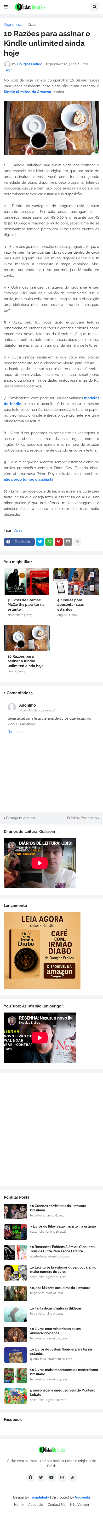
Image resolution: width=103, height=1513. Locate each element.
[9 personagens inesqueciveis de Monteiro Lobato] (15, 1396)
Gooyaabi (82, 1497)
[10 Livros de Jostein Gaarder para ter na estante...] (15, 1355)
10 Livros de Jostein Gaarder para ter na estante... (61, 1351)
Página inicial (14, 24)
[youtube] (51, 1477)
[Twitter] (40, 542)
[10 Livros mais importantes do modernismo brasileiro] (15, 1375)
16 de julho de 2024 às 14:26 (37, 710)
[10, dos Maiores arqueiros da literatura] (15, 1293)
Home (18, 1504)
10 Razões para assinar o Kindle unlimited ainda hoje (26, 661)
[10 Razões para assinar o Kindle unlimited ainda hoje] (27, 638)
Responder (16, 732)
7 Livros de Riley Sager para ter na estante (63, 1226)
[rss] (73, 1477)
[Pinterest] (59, 542)
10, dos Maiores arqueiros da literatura (60, 1288)
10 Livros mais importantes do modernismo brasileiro (64, 1372)
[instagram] (62, 1477)
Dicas (32, 24)
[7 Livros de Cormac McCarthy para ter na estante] (27, 581)
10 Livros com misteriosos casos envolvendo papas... (55, 1331)
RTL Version (79, 1504)
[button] (5, 7)
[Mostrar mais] (77, 542)
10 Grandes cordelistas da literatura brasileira (58, 1208)
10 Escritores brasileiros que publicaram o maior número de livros (63, 1269)
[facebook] (30, 1477)
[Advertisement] (51, 1130)
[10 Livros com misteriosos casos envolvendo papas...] (15, 1334)
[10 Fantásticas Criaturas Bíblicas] (15, 1314)
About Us (35, 1504)
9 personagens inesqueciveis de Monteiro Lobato (62, 1392)
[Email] (68, 542)
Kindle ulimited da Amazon (27, 92)
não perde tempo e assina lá (28, 479)
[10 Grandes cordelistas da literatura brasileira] (15, 1211)
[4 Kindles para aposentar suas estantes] (76, 581)
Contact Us (56, 1504)
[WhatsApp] (49, 542)
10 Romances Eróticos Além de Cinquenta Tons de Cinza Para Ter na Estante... (63, 1249)
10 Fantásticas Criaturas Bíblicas (56, 1308)
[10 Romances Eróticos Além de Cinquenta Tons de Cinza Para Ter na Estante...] (15, 1252)
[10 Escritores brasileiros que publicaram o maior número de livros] (15, 1273)
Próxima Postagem (82, 818)
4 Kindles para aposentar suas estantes (70, 605)
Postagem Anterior (20, 818)
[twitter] (41, 1477)
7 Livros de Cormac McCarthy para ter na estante (26, 605)
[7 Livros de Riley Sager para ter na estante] (15, 1232)
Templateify (39, 1497)
